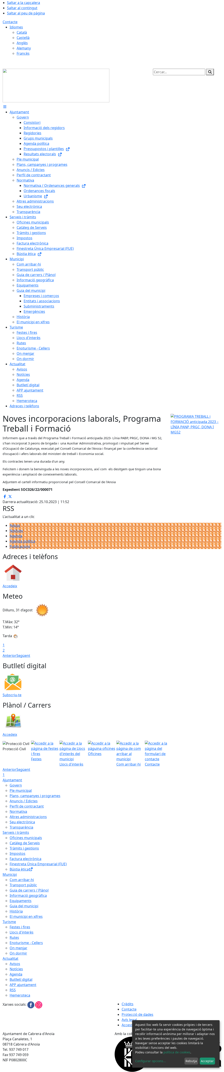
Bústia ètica (19, 869)
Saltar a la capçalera (23, 2)
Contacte (10, 21)
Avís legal (129, 1019)
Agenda (16, 535)
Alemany (24, 48)
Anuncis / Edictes (24, 801)
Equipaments (21, 900)
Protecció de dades (137, 1014)
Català (22, 32)
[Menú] (5, 106)
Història (16, 911)
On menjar (18, 948)
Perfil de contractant (27, 806)
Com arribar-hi (22, 879)
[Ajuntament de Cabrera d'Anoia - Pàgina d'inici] (56, 85)
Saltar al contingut (22, 7)
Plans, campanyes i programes (35, 795)
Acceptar (207, 1061)
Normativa (18, 811)
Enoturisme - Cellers (26, 942)
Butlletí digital (21, 979)
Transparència (21, 827)
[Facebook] (31, 1004)
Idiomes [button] (16, 27)
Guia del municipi (24, 906)
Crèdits (127, 1004)
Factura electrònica (25, 858)
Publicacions (20, 546)
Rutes (14, 937)
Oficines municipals (26, 837)
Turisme (9, 921)
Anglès (22, 42)
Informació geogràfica (28, 895)
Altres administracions (28, 816)
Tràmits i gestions (24, 848)
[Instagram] (38, 1004)
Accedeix (10, 586)
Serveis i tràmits (16, 832)
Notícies (16, 530)
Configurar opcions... (150, 1061)
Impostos (17, 853)
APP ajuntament (23, 984)
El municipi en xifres (26, 916)
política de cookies (176, 1052)
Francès (23, 53)
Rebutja (191, 1061)
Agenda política (22, 541)
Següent (23, 655)
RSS (13, 990)
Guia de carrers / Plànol (29, 890)
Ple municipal (21, 790)
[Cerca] (210, 72)
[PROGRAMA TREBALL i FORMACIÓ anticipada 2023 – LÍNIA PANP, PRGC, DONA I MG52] (196, 423)
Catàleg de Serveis (25, 843)
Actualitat (10, 958)
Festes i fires (20, 927)
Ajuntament (12, 780)
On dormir (18, 953)
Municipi (10, 874)
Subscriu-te (12, 695)
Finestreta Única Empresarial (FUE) (38, 864)
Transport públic (23, 885)
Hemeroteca (20, 995)
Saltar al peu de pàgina (26, 13)
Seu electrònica (22, 822)
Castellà (23, 37)
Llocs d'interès (21, 932)
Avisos (15, 525)
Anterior (9, 655)
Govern (16, 785)
